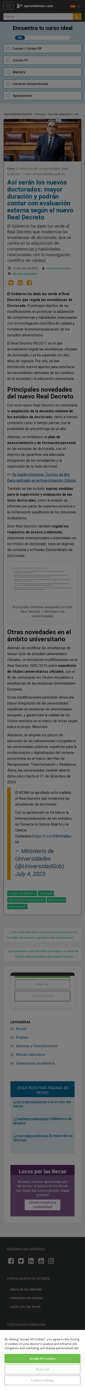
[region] (42, 1360)
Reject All (42, 1369)
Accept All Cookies (42, 1358)
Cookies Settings (42, 1380)
